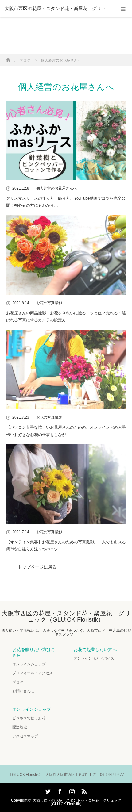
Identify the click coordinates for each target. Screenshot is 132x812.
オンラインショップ (28, 664)
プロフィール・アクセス (32, 673)
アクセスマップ (25, 736)
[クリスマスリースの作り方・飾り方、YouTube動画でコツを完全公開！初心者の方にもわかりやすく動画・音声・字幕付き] (66, 140)
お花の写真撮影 (49, 303)
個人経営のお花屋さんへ (56, 188)
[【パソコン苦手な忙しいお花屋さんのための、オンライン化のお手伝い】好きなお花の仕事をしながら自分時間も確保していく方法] (66, 369)
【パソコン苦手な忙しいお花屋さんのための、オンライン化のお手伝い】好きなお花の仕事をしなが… (66, 431)
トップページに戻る (37, 567)
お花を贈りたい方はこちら (33, 652)
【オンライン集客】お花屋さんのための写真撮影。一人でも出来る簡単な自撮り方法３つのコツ (66, 545)
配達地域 (19, 727)
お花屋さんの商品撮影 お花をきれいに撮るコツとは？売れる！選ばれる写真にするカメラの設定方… (66, 316)
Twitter (47, 790)
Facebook (59, 790)
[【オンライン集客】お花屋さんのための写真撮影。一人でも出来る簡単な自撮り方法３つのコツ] (66, 484)
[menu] (123, 8)
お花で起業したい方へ (95, 649)
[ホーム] (8, 58)
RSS (83, 790)
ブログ (17, 682)
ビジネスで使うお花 (28, 718)
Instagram (71, 790)
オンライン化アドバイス (94, 658)
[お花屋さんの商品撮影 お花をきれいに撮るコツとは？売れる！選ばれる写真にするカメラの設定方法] (66, 255)
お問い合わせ (23, 691)
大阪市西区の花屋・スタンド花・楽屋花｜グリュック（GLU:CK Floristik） (66, 616)
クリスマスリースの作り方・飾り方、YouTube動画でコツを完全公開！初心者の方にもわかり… (66, 202)
